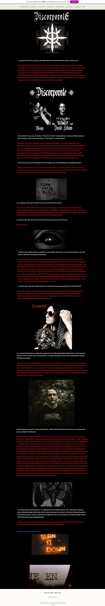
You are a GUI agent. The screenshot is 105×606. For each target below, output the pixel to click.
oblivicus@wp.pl (52, 597)
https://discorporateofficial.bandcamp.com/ (29, 531)
